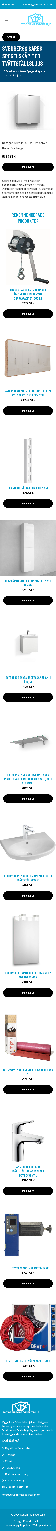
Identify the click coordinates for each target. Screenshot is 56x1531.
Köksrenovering (14, 1480)
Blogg (17, 1521)
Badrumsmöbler (37, 143)
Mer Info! (28, 167)
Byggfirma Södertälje (17, 1448)
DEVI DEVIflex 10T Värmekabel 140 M (28, 1361)
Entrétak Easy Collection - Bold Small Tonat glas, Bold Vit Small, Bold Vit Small (28, 779)
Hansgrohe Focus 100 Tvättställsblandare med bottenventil (28, 1171)
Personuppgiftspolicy (17, 1525)
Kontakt (28, 1521)
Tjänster (10, 1454)
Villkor (38, 1521)
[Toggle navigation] (6, 21)
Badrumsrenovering (17, 1474)
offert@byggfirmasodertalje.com (37, 4)
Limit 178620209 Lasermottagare (28, 1268)
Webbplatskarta (41, 1525)
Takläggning (12, 1467)
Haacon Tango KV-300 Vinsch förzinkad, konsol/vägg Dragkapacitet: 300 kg (28, 294)
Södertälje (9, 4)
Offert (11, 37)
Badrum (22, 143)
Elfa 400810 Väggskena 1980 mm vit (28, 488)
